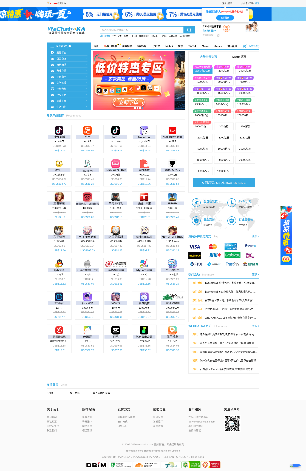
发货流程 (158, 421)
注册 (224, 3)
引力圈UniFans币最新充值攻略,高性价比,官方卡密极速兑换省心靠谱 (237, 369)
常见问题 (158, 417)
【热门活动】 (197, 282)
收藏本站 (58, 3)
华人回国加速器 (101, 393)
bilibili (169, 46)
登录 (230, 3)
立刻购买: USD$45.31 (224, 183)
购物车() (254, 46)
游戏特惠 (127, 46)
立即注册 (225, 17)
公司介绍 (52, 417)
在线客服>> (209, 30)
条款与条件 (53, 426)
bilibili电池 (144, 36)
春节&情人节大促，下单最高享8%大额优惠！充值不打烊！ (237, 300)
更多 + (255, 236)
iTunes (163, 36)
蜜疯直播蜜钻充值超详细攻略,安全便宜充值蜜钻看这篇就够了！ (235, 351)
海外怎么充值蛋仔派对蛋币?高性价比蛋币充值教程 (228, 360)
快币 (126, 36)
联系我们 (52, 430)
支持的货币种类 (126, 417)
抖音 (113, 36)
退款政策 (158, 426)
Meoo (205, 46)
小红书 (154, 36)
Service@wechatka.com (201, 421)
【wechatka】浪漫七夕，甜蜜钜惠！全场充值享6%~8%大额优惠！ (241, 282)
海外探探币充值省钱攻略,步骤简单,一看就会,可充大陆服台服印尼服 (237, 334)
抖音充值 (75, 393)
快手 (180, 46)
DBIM (50, 393)
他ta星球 (232, 46)
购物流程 (87, 426)
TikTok (134, 36)
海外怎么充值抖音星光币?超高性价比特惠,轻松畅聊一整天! (232, 343)
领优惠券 (87, 430)
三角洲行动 (185, 36)
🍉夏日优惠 (110, 46)
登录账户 (87, 421)
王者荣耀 (173, 36)
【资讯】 (195, 334)
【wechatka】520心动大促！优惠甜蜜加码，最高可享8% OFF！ (240, 291)
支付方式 (123, 421)
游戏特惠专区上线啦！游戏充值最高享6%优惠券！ (232, 309)
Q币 (120, 36)
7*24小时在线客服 (198, 417)
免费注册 (87, 417)
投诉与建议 (194, 430)
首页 (96, 46)
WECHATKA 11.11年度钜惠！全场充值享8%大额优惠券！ (236, 317)
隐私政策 (52, 421)
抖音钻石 (142, 46)
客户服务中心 (195, 426)
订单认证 (123, 426)
